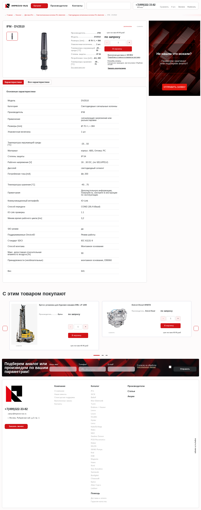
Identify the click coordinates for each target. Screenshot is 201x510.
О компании (59, 391)
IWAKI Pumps (96, 449)
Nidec (93, 430)
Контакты (58, 404)
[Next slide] (196, 328)
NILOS (93, 446)
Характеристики (13, 82)
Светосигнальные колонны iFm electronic (50, 15)
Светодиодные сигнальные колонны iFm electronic (86, 15)
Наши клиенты (60, 394)
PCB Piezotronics (98, 440)
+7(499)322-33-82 (145, 4)
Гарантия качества (99, 502)
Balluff (93, 397)
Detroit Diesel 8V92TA (141, 305)
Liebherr (94, 488)
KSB (92, 456)
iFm (92, 391)
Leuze (93, 414)
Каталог (18, 15)
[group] (44, 52)
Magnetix (94, 459)
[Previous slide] (5, 328)
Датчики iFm (29, 15)
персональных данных (146, 367)
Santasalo (95, 472)
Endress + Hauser (98, 407)
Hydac (93, 420)
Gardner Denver (97, 436)
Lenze (93, 410)
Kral (92, 453)
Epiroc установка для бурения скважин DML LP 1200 (63, 305)
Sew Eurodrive (97, 469)
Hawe (93, 462)
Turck (93, 404)
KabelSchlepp (96, 427)
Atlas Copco (96, 485)
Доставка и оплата (98, 498)
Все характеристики (78, 67)
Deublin (94, 417)
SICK (93, 394)
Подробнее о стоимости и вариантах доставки (124, 57)
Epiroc (93, 482)
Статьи (131, 391)
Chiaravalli (95, 479)
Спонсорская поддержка (64, 397)
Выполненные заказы (63, 401)
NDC (93, 433)
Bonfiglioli (95, 475)
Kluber (93, 443)
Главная (10, 15)
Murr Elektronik (97, 401)
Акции (131, 396)
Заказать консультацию (117, 68)
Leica (93, 423)
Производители (136, 386)
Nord (93, 466)
